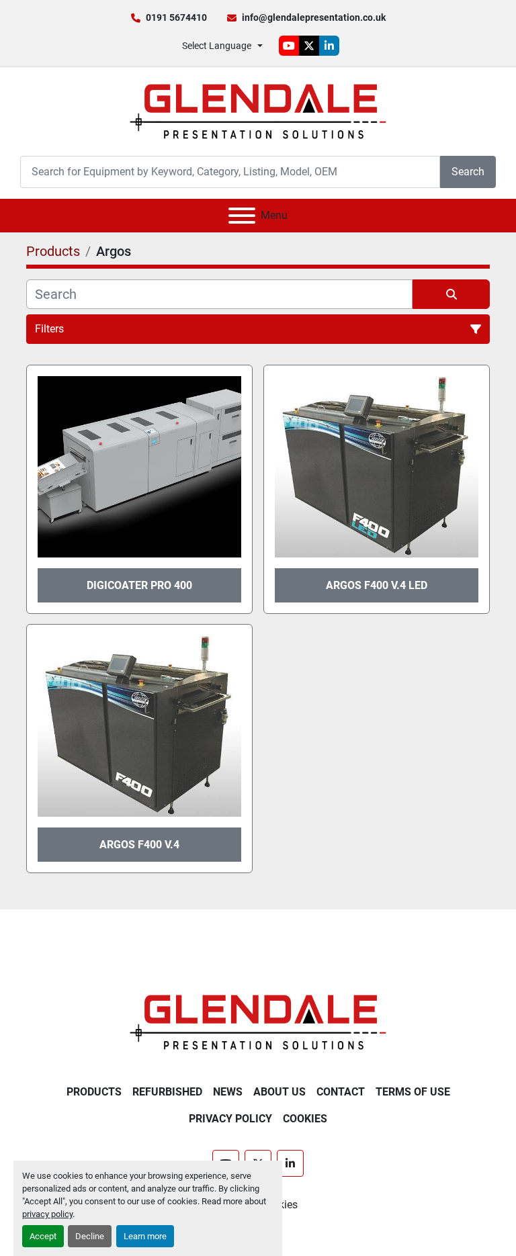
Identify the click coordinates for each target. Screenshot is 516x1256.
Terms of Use (413, 1091)
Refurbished (167, 1091)
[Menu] (241, 215)
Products (94, 1091)
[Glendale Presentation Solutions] (258, 1021)
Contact (340, 1091)
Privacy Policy (230, 1118)
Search (468, 171)
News (228, 1091)
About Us (279, 1091)
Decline (89, 1236)
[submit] (451, 294)
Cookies (305, 1118)
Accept (43, 1236)
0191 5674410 (176, 17)
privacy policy (47, 1214)
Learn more (145, 1236)
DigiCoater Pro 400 (139, 585)
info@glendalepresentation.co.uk (314, 17)
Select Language (216, 45)
